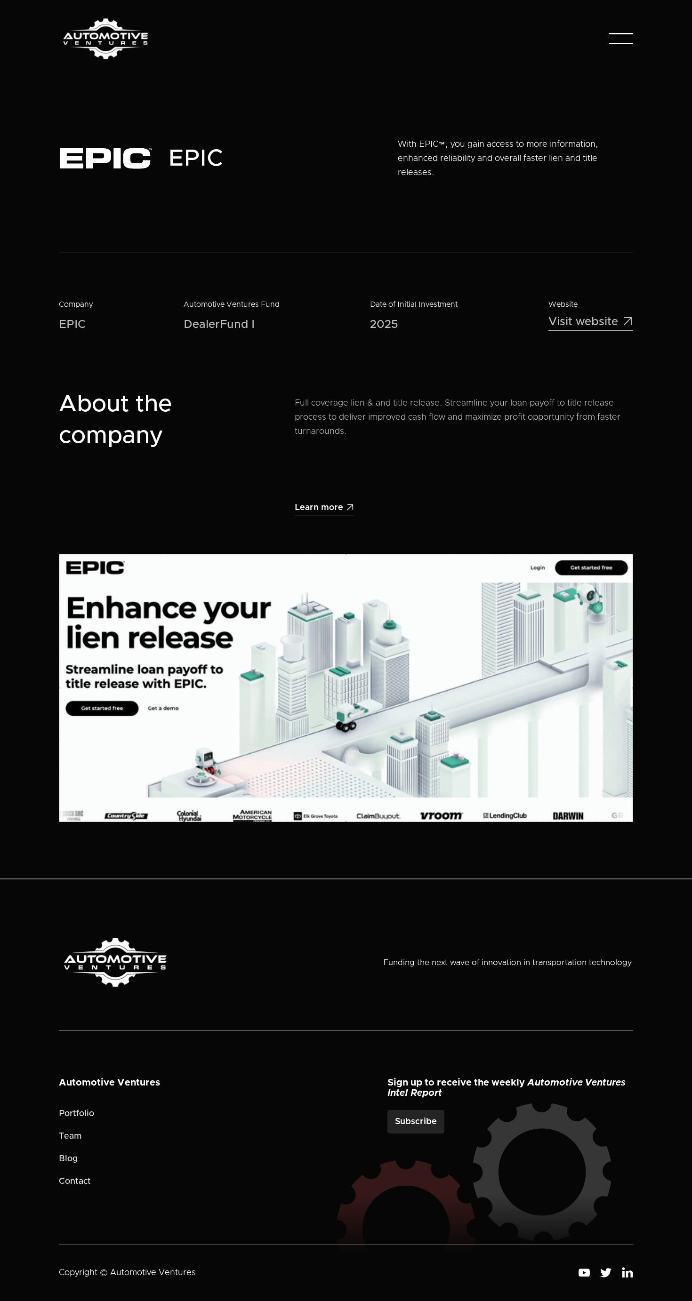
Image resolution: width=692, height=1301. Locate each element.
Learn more (324, 507)
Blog (68, 1159)
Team (70, 1136)
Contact (75, 1181)
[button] (621, 38)
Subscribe (416, 1121)
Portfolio (76, 1113)
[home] (106, 39)
